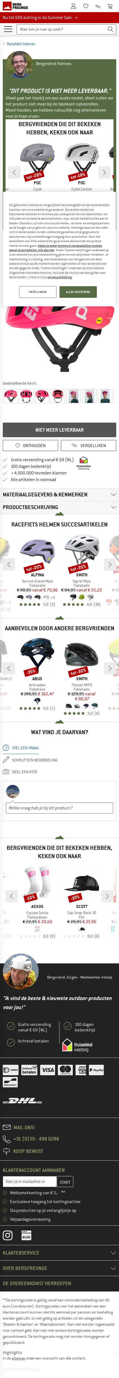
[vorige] (14, 172)
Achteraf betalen (33, 1041)
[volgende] (105, 172)
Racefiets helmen (21, 43)
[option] (59, 321)
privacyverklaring (60, 277)
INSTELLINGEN (38, 292)
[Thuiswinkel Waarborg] (77, 1045)
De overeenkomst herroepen (37, 1283)
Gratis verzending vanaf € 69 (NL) (42, 460)
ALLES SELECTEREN (78, 292)
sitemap (18, 1358)
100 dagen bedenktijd (31, 466)
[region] (59, 249)
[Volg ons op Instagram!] (12, 1236)
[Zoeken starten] (110, 29)
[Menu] (8, 28)
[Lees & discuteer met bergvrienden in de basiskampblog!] (31, 1236)
